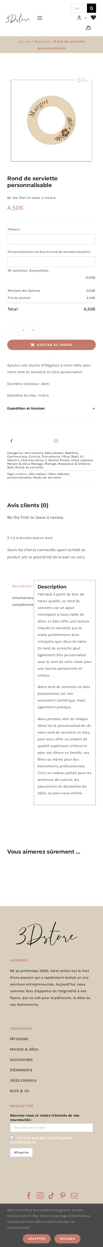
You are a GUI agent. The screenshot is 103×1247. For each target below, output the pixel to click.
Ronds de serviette (29, 467)
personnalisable (19, 477)
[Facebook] (11, 441)
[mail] (74, 1195)
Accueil (24, 41)
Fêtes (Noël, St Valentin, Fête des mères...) (45, 458)
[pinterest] (62, 1195)
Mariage (37, 463)
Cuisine (34, 456)
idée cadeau (37, 474)
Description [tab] (21, 586)
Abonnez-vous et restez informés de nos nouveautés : (45, 1117)
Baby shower (54, 453)
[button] (51, 409)
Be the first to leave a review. (31, 197)
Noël (10, 467)
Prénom (14, 229)
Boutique (42, 41)
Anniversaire (34, 453)
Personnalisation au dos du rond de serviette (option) (49, 252)
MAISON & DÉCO (24, 1049)
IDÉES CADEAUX (23, 1080)
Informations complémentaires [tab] (21, 601)
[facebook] (28, 1195)
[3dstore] (17, 14)
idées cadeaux (58, 474)
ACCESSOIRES (21, 1060)
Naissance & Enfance (74, 463)
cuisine (21, 474)
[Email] (56, 441)
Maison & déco (18, 463)
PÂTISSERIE (19, 1039)
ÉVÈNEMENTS (21, 1070)
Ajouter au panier (55, 345)
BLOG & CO (19, 1091)
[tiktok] (51, 1195)
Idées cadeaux (82, 460)
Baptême (72, 453)
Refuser (67, 1238)
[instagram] (40, 1195)
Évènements (51, 456)
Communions (17, 456)
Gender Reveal (59, 460)
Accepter (36, 1238)
